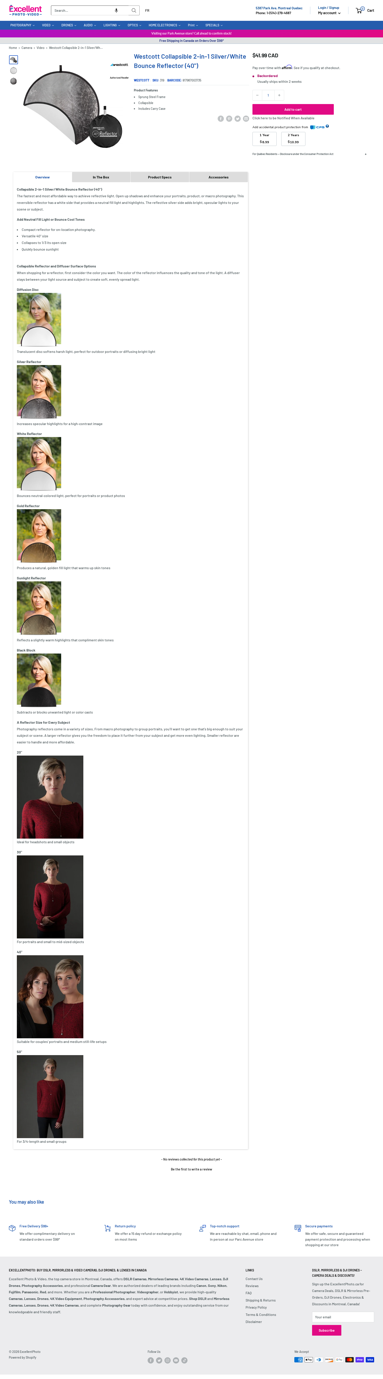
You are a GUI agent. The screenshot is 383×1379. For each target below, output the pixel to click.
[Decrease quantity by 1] (257, 95)
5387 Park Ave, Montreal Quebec (279, 8)
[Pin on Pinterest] (229, 118)
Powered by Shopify (22, 1357)
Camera (26, 48)
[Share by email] (246, 118)
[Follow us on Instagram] (167, 1360)
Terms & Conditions (261, 1314)
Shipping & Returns (261, 1300)
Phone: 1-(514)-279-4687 (273, 13)
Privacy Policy (256, 1307)
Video (41, 48)
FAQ (249, 1293)
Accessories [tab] (219, 177)
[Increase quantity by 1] (279, 95)
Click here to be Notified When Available (283, 118)
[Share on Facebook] (221, 118)
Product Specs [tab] (160, 177)
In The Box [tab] (101, 177)
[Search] (134, 10)
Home (13, 48)
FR (147, 10)
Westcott (141, 80)
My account (327, 12)
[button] (116, 10)
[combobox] (90, 10)
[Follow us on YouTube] (176, 1360)
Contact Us (254, 1278)
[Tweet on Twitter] (237, 118)
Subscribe (327, 1330)
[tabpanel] (130, 665)
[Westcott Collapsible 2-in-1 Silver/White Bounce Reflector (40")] (13, 59)
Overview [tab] (42, 177)
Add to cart (293, 109)
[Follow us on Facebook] (151, 1360)
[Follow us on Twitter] (159, 1360)
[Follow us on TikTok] (184, 1360)
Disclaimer (254, 1321)
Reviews (252, 1286)
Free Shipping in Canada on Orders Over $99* (191, 41)
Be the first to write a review (191, 1169)
